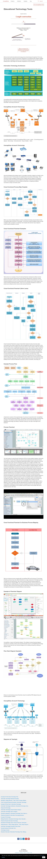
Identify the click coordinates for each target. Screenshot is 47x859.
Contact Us (17, 852)
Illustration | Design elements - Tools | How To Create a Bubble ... (14, 800)
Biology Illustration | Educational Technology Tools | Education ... (13, 819)
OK (43, 857)
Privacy (28, 852)
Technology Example (5, 830)
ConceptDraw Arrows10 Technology (14, 107)
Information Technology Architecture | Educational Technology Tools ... (15, 806)
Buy (31, 1)
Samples (25, 1)
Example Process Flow (10, 364)
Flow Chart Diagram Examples (12, 651)
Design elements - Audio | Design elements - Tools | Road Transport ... (15, 824)
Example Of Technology (6, 817)
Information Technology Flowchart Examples (10, 798)
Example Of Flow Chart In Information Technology (11, 804)
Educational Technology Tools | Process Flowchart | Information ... (14, 822)
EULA (25, 852)
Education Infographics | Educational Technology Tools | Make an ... (14, 813)
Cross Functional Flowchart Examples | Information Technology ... (14, 802)
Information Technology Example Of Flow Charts (10, 826)
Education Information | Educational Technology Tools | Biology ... (14, 831)
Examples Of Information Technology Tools (9, 796)
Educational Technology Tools (18, 9)
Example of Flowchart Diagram (13, 591)
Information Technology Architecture (14, 66)
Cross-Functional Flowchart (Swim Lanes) (16, 288)
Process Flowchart (9, 427)
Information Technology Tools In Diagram (9, 811)
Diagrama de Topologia (10, 739)
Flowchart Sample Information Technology (9, 820)
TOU (31, 852)
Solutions (19, 1)
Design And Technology (5, 807)
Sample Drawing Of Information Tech (8, 828)
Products (12, 1)
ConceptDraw (6, 1)
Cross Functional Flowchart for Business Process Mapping (21, 522)
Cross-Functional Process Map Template (15, 187)
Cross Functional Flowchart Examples (15, 228)
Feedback (21, 852)
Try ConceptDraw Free (39, 4)
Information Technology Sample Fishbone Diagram (11, 809)
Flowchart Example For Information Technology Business (12, 815)
